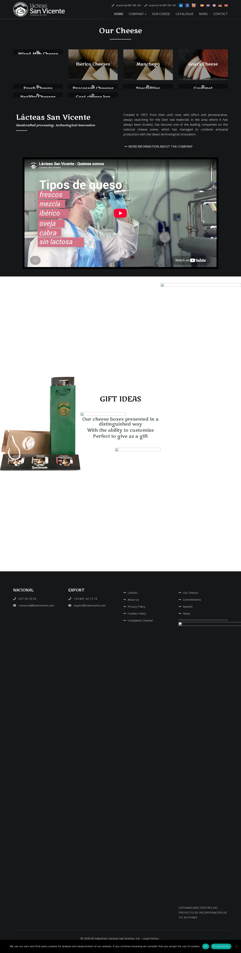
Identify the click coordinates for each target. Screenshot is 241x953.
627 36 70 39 (27, 598)
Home (118, 14)
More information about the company (161, 146)
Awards (188, 606)
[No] (236, 946)
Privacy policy (221, 946)
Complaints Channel (140, 620)
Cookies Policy (137, 613)
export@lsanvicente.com (89, 605)
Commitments (192, 599)
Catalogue (184, 14)
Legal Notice (151, 938)
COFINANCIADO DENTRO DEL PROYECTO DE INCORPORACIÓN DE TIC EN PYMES (202, 912)
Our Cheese (161, 14)
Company (136, 14)
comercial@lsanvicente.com (36, 605)
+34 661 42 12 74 (85, 598)
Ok (205, 946)
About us (133, 599)
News (203, 14)
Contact (220, 14)
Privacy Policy (136, 606)
